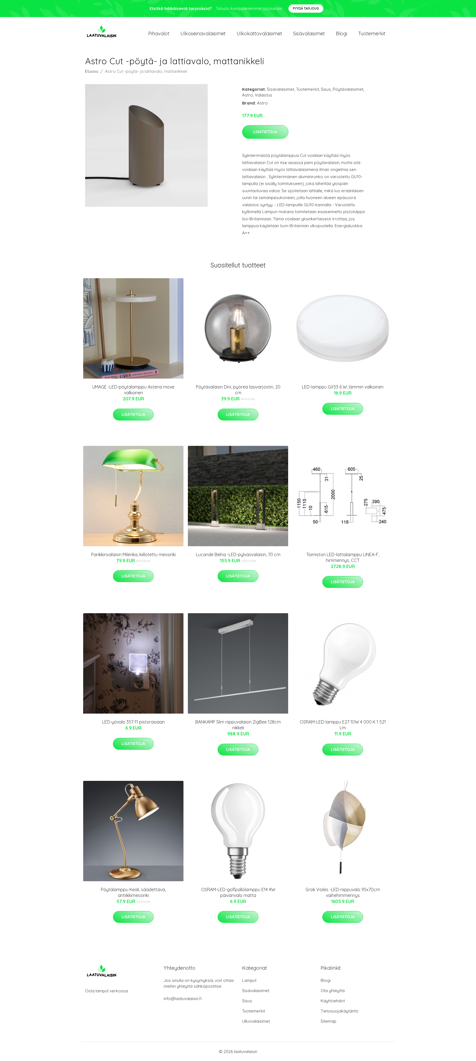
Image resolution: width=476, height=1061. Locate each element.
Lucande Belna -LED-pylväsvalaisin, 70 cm (238, 554)
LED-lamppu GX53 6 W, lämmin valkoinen (342, 387)
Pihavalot (158, 33)
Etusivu (91, 71)
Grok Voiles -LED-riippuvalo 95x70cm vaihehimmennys (342, 892)
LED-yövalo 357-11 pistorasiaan (133, 722)
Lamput (249, 980)
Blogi (341, 33)
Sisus (326, 89)
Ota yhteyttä (333, 990)
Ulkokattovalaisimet (259, 33)
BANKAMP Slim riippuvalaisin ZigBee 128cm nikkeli (238, 724)
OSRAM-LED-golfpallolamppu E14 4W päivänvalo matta (238, 892)
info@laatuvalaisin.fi (183, 998)
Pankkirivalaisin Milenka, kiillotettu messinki (133, 554)
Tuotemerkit (371, 33)
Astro (247, 95)
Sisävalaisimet (309, 33)
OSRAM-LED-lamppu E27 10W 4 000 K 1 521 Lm (343, 724)
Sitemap (328, 1021)
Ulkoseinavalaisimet (203, 33)
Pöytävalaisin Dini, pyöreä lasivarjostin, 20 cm (238, 389)
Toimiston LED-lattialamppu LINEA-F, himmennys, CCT (342, 557)
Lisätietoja (265, 131)
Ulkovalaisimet (256, 1021)
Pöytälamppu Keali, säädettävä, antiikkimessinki (133, 892)
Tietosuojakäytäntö (339, 1011)
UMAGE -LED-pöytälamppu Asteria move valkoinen (133, 389)
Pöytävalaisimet (348, 89)
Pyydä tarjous (306, 8)
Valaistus (263, 95)
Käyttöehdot (333, 1000)
